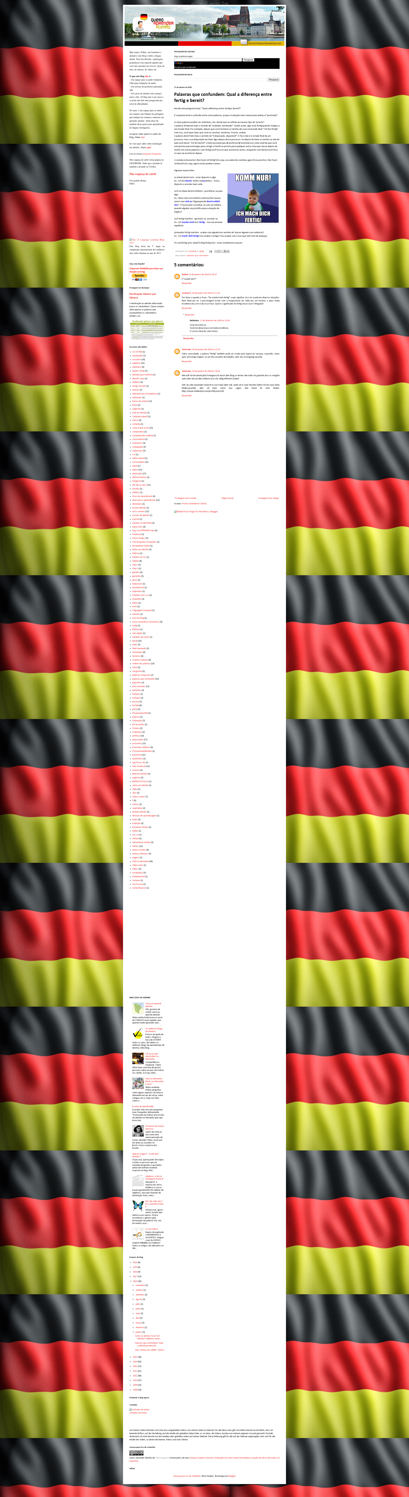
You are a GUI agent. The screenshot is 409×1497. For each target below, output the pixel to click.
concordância (138, 439)
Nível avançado (139, 648)
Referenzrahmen (139, 774)
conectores (137, 443)
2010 (135, 1380)
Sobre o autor (138, 797)
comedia (136, 424)
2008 (135, 1390)
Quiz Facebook (139, 766)
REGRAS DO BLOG (140, 781)
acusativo (136, 359)
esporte (135, 519)
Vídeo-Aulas (137, 865)
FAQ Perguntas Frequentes (144, 542)
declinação (137, 473)
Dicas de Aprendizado (142, 496)
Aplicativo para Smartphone (144, 394)
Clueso (135, 420)
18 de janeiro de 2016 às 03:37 (203, 274)
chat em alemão (139, 413)
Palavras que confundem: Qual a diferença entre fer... (149, 1344)
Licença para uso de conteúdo (187, 1476)
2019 (135, 1267)
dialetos (136, 492)
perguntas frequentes (152, 153)
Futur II (135, 568)
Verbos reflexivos (140, 854)
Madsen (136, 629)
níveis (134, 644)
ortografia (137, 671)
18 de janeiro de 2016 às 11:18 (206, 293)
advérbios (136, 367)
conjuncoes (137, 451)
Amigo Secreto (139, 386)
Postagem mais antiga (269, 498)
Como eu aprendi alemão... (153, 1005)
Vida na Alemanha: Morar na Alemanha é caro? (154, 1081)
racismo (136, 770)
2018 (135, 1272)
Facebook (136, 534)
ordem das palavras (141, 663)
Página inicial (227, 498)
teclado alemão (139, 812)
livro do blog (138, 618)
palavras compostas (141, 675)
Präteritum (137, 732)
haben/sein (137, 584)
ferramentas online (141, 546)
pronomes (137, 743)
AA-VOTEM (137, 352)
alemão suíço (138, 378)
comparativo (138, 432)
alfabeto (136, 382)
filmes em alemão (140, 549)
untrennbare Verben (141, 842)
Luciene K (186, 293)
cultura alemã (138, 458)
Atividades (137, 397)
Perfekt (135, 705)
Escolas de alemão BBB (143, 1106)
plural (134, 709)
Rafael (185, 274)
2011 (135, 1376)
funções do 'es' (139, 557)
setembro (140, 1295)
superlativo (137, 808)
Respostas (189, 315)
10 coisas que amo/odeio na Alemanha (151, 1056)
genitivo (136, 572)
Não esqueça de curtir (142, 174)
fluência (135, 553)
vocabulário (137, 873)
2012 (135, 1371)
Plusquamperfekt (140, 713)
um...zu (135, 835)
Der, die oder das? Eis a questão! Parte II (154, 1204)
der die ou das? (139, 485)
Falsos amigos (138, 538)
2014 (135, 1362)
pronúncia (136, 755)
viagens (135, 857)
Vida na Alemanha (140, 861)
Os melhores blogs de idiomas (154, 1030)
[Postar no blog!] (219, 251)
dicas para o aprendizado (144, 500)
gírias (134, 580)
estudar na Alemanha (142, 523)
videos (135, 869)
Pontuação (137, 720)
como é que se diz (140, 428)
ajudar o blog (138, 371)
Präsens (135, 728)
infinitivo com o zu (140, 595)
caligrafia (136, 409)
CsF (133, 454)
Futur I (135, 565)
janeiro (139, 1332)
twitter (135, 831)
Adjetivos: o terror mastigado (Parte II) (154, 1177)
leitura (135, 603)
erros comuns (138, 511)
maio (138, 1313)
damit (135, 466)
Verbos (135, 846)
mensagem (137, 633)
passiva (135, 701)
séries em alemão (140, 785)
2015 (135, 1357)
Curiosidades (138, 462)
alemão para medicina (142, 375)
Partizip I (136, 694)
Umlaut (135, 838)
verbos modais (139, 850)
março (139, 1323)
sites (134, 793)
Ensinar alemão (139, 508)
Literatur (136, 614)
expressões (137, 527)
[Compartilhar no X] (222, 251)
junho (138, 1309)
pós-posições (138, 724)
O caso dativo (151, 1229)
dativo (135, 470)
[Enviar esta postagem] (210, 251)
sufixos (135, 804)
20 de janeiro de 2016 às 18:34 (206, 371)
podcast (136, 717)
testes (135, 819)
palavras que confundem (197, 256)
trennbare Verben (140, 827)
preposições (137, 740)
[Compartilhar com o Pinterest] (228, 251)
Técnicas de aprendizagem (144, 816)
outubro (139, 1290)
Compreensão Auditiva (142, 435)
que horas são (138, 762)
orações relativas (140, 660)
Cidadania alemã (140, 416)
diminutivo (137, 504)
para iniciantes (138, 686)
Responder (187, 283)
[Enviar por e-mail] (216, 251)
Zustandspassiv (139, 888)
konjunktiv (136, 599)
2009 (135, 1385)
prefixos (136, 736)
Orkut (134, 667)
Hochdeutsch (138, 587)
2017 (135, 1276)
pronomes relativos (141, 747)
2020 (135, 1262)
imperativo (137, 591)
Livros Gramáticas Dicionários (145, 622)
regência (136, 778)
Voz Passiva (137, 884)
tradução (136, 823)
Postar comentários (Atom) (194, 504)
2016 (135, 1281)
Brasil (134, 405)
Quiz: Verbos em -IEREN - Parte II (149, 1350)
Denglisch (136, 481)
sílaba (135, 789)
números (136, 656)
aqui (143, 137)
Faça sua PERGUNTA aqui (143, 530)
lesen (134, 606)
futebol (135, 561)
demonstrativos (139, 477)
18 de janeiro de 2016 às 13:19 (206, 349)
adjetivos (136, 363)
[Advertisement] (227, 470)
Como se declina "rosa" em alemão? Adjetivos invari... (148, 1337)
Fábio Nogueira (162, 1458)
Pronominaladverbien (142, 751)
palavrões (136, 682)
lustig (134, 625)
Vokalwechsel (138, 876)
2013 (135, 1366)
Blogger (231, 1476)
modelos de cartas (140, 637)
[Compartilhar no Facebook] (225, 251)
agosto (139, 1299)
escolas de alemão (140, 515)
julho (138, 1304)
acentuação (137, 356)
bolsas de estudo (140, 401)
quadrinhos (137, 759)
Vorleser (136, 880)
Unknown (186, 349)
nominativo (137, 652)
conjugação (137, 447)
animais (135, 390)
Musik (135, 641)
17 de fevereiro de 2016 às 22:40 (215, 320)
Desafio (135, 489)
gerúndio (136, 576)
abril (138, 1318)
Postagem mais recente (185, 498)
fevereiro (140, 1327)
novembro (141, 1285)
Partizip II (136, 698)
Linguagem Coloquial (142, 610)
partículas (136, 690)
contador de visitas (138, 1413)
